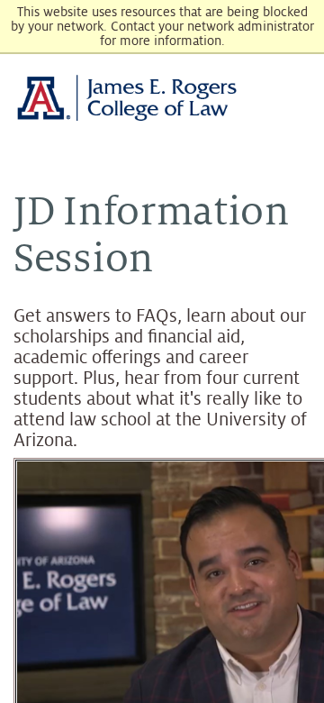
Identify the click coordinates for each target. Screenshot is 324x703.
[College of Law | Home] (162, 98)
